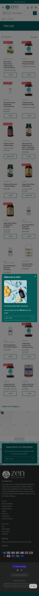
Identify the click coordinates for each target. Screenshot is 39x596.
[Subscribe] (32, 318)
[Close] (35, 276)
